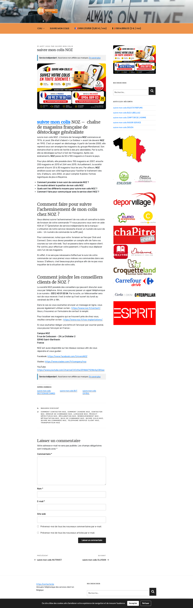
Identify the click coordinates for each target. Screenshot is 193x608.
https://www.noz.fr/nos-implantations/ (83, 319)
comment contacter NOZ (53, 412)
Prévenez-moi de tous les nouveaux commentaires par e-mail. (71, 526)
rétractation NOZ (50, 418)
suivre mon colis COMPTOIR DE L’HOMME (129, 118)
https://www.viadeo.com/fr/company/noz (65, 361)
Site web (41, 514)
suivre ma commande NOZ (54, 420)
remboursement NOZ (88, 416)
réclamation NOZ (67, 416)
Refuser (145, 603)
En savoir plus (95, 58)
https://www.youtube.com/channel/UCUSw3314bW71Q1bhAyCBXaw (71, 370)
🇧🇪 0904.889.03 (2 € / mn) (126, 28)
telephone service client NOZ (83, 420)
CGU (39, 28)
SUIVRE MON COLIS (59, 28)
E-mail (41, 501)
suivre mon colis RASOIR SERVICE (127, 123)
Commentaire (44, 454)
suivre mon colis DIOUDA (123, 127)
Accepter (133, 603)
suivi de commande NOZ (72, 418)
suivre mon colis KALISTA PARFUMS (128, 108)
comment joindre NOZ (79, 412)
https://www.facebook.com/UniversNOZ (67, 356)
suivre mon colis (64, 46)
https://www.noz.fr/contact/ (85, 308)
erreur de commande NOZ (59, 414)
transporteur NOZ (50, 423)
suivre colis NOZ (94, 418)
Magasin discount (50, 408)
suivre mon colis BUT (68, 391)
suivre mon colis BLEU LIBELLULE (126, 113)
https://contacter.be (45, 584)
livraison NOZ (81, 414)
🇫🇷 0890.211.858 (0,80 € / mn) (91, 28)
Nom (40, 488)
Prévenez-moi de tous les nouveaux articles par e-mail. (67, 533)
